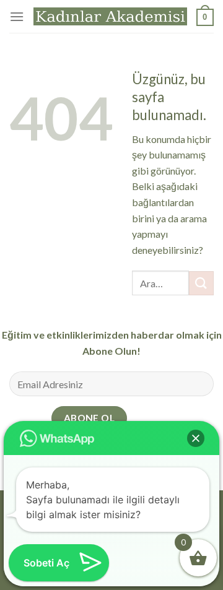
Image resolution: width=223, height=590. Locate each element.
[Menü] (16, 16)
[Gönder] (201, 283)
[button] (195, 438)
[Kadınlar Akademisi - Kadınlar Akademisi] (110, 16)
